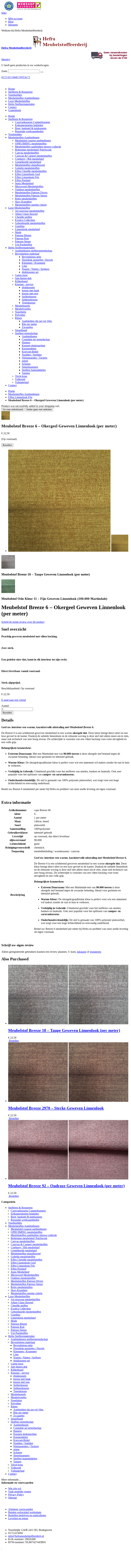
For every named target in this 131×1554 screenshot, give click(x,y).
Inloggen (13, 24)
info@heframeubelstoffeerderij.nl (26, 1536)
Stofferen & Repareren (20, 91)
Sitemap (12, 1497)
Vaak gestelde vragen (19, 1491)
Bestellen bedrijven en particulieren (27, 1515)
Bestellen (13, 1040)
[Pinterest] (1, 1548)
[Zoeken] (42, 72)
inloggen (81, 951)
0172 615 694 (8, 77)
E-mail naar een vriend (13, 700)
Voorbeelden (15, 95)
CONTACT (23, 77)
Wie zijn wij (14, 1488)
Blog (10, 21)
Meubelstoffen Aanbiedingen (23, 98)
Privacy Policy (16, 1494)
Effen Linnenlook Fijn (20, 397)
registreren (95, 951)
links (3, 12)
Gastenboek (14, 110)
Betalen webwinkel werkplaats (24, 1512)
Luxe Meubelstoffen (19, 101)
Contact (12, 107)
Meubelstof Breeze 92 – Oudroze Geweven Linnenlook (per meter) (66, 1186)
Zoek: (4, 71)
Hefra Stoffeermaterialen (21, 104)
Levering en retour (18, 1518)
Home (11, 391)
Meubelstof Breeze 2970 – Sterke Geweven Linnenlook (56, 1108)
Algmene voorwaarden (20, 1509)
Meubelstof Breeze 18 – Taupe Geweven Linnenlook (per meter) (64, 1030)
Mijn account (15, 18)
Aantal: (5, 705)
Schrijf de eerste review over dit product (22, 622)
